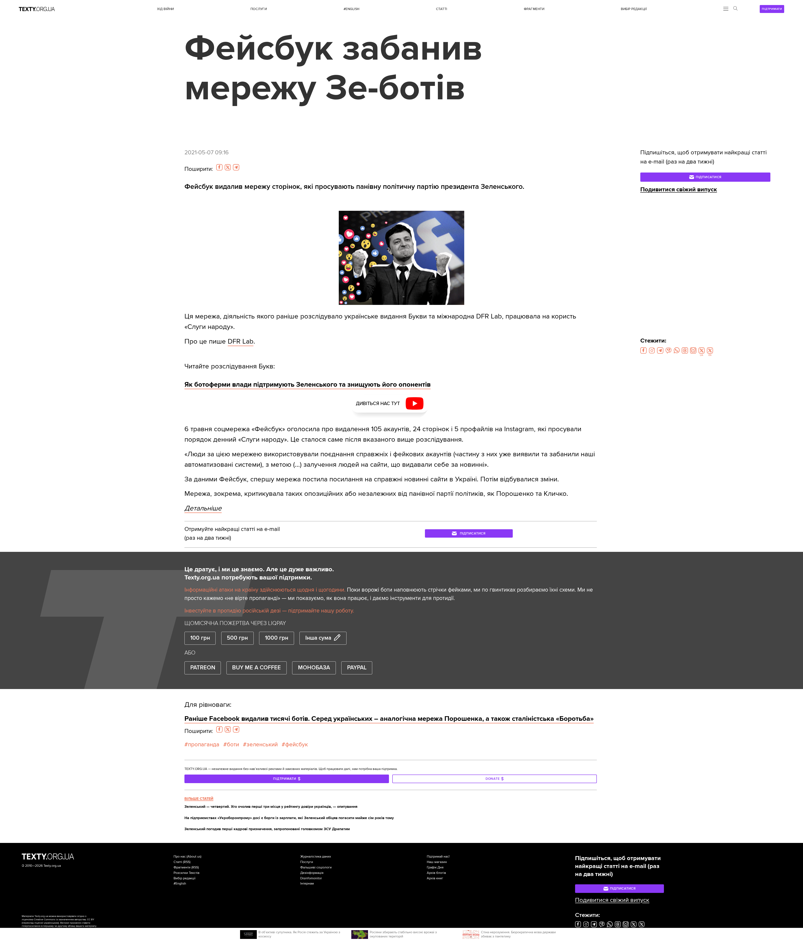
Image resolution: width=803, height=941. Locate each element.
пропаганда (203, 744)
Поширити (198, 169)
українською (51, 922)
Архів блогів (436, 873)
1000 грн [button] (276, 638)
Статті (178, 862)
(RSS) (187, 862)
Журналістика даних (315, 856)
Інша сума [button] (318, 638)
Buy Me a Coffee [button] (256, 667)
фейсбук (296, 744)
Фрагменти (182, 867)
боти (233, 744)
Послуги (306, 862)
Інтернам (307, 883)
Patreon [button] (202, 667)
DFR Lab (240, 341)
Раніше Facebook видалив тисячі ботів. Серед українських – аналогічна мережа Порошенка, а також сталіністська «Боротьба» (389, 718)
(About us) (194, 856)
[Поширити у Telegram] (236, 167)
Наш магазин (437, 862)
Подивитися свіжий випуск (678, 189)
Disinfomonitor (311, 878)
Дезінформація (312, 873)
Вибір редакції (185, 878)
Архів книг (435, 878)
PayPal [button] (357, 667)
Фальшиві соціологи (316, 867)
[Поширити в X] (228, 167)
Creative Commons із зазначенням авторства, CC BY (64, 919)
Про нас (180, 856)
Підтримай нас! (438, 856)
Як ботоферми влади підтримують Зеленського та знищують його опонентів (307, 384)
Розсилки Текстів (186, 873)
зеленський (262, 744)
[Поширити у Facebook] (219, 167)
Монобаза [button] (314, 667)
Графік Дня (435, 867)
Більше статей (198, 798)
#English (180, 883)
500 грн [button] (237, 638)
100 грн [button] (200, 638)
